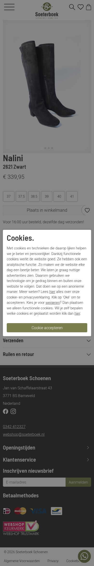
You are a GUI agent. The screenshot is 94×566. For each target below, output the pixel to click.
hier (52, 291)
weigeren (53, 302)
